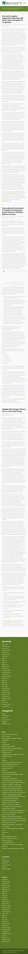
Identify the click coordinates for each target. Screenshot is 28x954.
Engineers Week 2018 (7, 750)
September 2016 (6, 676)
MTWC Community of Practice (9, 838)
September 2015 (6, 698)
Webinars (7, 415)
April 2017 (4, 662)
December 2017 (6, 650)
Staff (3, 834)
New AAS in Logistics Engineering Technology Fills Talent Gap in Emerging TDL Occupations (12, 19)
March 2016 (5, 686)
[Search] (20, 3)
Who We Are (5, 832)
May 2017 (4, 660)
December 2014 (6, 704)
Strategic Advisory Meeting (9, 772)
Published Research (7, 768)
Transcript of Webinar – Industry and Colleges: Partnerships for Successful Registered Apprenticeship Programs (11, 786)
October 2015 (5, 696)
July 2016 (4, 680)
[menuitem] (20, 3)
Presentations (5, 715)
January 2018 (5, 648)
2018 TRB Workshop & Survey (10, 734)
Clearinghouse (5, 744)
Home (3, 758)
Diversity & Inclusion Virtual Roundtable (12, 748)
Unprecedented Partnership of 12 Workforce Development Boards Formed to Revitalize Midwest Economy (13, 211)
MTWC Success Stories (8, 766)
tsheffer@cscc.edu (6, 201)
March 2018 (5, 644)
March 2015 (5, 702)
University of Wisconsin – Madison (11, 802)
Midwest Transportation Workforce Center (16, 950)
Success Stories (21, 216)
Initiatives (4, 760)
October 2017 (5, 652)
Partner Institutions (7, 840)
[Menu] (24, 3)
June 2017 (4, 658)
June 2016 (4, 682)
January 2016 (5, 690)
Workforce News (5, 218)
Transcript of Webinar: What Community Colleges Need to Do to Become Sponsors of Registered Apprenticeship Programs (13, 792)
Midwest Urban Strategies (19, 399)
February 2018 (6, 646)
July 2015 (4, 700)
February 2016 (6, 688)
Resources (20, 24)
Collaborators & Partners (8, 746)
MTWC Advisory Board (8, 842)
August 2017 (5, 656)
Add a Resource (6, 736)
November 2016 (6, 672)
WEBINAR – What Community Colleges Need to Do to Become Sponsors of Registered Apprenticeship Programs (13, 812)
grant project (5, 198)
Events (19, 413)
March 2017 (5, 664)
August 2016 (5, 678)
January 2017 (5, 668)
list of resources (12, 624)
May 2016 (4, 684)
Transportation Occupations (9, 800)
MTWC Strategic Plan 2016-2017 (10, 764)
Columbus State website (11, 193)
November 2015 (6, 694)
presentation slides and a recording (12, 621)
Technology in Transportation (9, 778)
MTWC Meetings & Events (9, 836)
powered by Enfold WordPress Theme (9, 952)
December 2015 (6, 692)
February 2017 (6, 666)
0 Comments (13, 24)
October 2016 (5, 674)
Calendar (4, 742)
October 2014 (5, 706)
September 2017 (6, 654)
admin (8, 25)
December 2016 (6, 670)
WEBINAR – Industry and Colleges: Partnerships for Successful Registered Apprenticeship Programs (12, 806)
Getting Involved (6, 752)
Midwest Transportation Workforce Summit (13, 848)
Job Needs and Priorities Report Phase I (12, 762)
